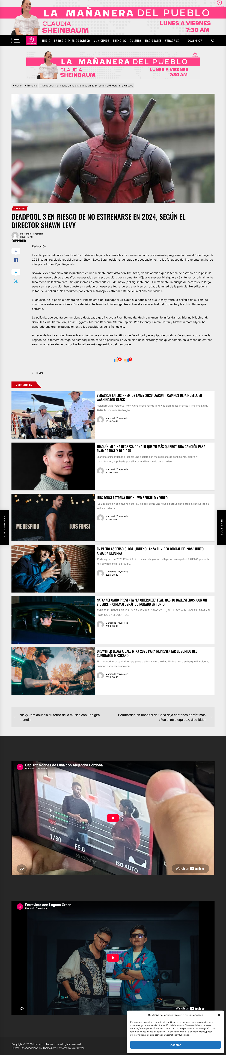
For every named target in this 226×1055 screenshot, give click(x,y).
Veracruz (172, 40)
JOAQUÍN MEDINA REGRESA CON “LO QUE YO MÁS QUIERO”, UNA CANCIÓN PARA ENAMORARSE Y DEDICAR (151, 448)
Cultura (136, 40)
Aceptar (175, 1045)
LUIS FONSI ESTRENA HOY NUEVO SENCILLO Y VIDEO (132, 497)
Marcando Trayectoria (31, 233)
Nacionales (153, 40)
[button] (219, 1015)
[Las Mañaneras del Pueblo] (113, 65)
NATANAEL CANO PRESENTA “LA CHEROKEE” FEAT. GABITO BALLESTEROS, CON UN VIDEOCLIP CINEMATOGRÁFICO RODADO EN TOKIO (152, 602)
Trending (119, 40)
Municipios (101, 40)
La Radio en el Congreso (72, 40)
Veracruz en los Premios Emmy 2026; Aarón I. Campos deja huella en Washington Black (149, 397)
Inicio (46, 40)
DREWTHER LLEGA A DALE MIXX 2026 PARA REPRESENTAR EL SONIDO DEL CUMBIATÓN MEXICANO (147, 653)
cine (41, 372)
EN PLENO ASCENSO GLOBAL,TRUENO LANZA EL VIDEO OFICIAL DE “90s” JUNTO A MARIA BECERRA (150, 551)
